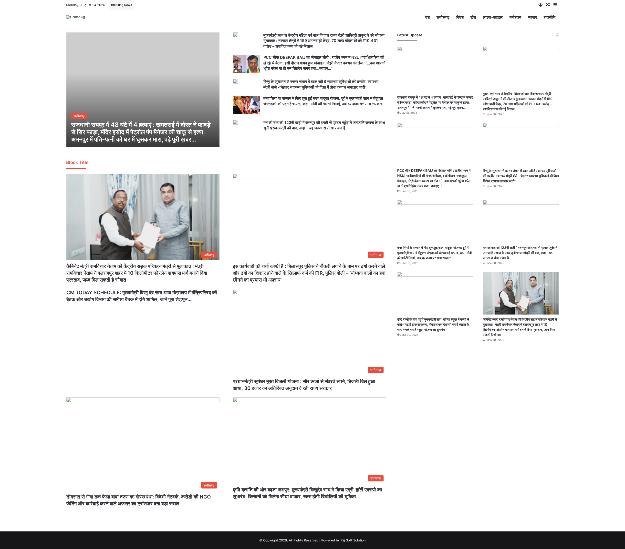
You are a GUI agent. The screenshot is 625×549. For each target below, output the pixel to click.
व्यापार (532, 17)
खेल (473, 17)
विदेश (460, 17)
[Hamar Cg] (75, 17)
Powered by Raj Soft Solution (343, 540)
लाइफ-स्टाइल (493, 17)
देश (427, 17)
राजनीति (549, 17)
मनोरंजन (515, 17)
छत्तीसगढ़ (443, 17)
